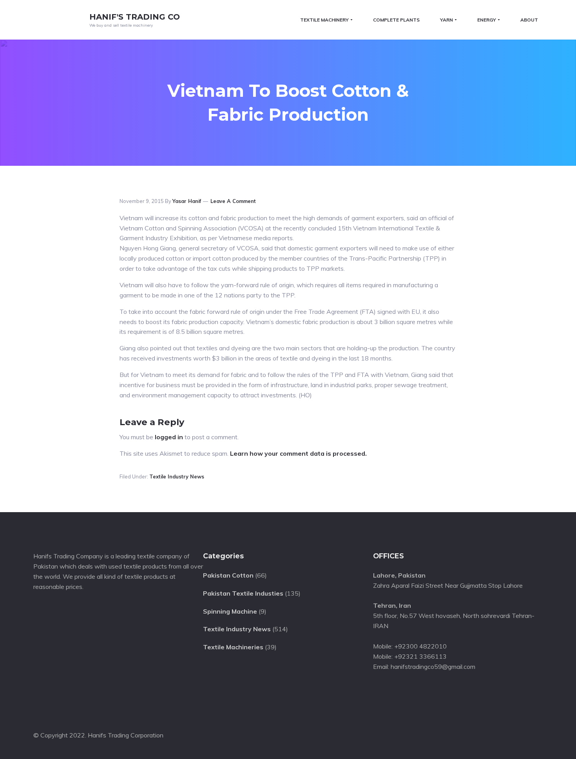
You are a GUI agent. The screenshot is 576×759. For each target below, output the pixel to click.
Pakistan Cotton (228, 575)
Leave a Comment (233, 201)
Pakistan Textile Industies (243, 593)
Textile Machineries (233, 647)
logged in (169, 437)
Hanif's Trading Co (134, 17)
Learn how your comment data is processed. (298, 453)
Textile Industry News (176, 476)
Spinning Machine (230, 611)
